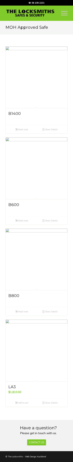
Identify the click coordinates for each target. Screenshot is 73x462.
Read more (23, 129)
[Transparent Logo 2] (30, 13)
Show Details (51, 129)
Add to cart (23, 402)
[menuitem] (62, 13)
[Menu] (62, 13)
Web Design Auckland (35, 456)
